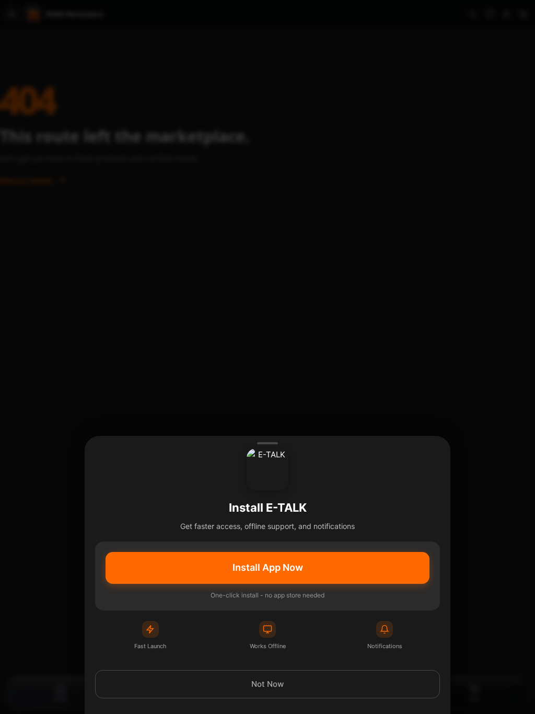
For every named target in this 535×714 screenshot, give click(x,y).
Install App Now (267, 567)
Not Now (267, 684)
